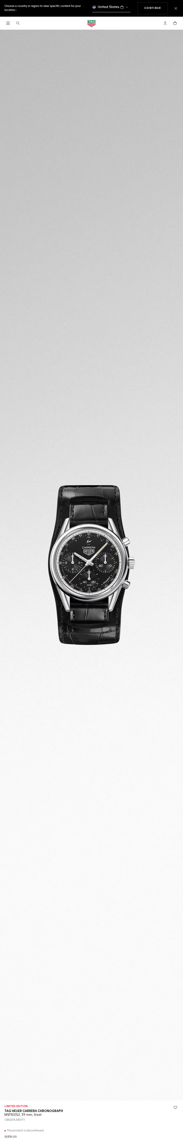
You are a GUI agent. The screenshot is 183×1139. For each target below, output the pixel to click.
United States (108, 7)
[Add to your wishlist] (175, 1108)
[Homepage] (91, 23)
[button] (165, 23)
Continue (156, 8)
